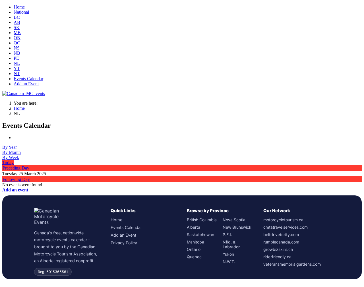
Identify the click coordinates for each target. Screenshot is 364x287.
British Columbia (202, 219)
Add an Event (26, 83)
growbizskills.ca (278, 249)
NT (17, 73)
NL (17, 63)
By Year (9, 147)
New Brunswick (237, 227)
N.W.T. (229, 261)
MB (17, 32)
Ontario (193, 249)
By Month (11, 152)
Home (19, 7)
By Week (10, 157)
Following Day (16, 179)
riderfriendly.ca (277, 256)
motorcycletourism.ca (283, 219)
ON (17, 37)
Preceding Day (16, 168)
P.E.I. (227, 234)
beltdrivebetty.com (281, 234)
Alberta (193, 227)
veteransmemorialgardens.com (292, 264)
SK (17, 27)
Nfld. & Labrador (231, 244)
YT (17, 68)
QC (17, 42)
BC (17, 17)
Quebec (194, 256)
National (21, 12)
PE (16, 58)
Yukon (228, 254)
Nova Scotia (234, 219)
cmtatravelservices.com (285, 227)
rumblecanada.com (281, 241)
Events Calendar (28, 78)
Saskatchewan (200, 234)
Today (8, 162)
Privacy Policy (124, 242)
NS (17, 48)
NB (17, 53)
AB (17, 22)
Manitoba (195, 241)
